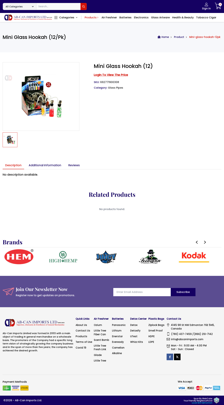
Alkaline (117, 353)
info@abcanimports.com (187, 339)
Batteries (125, 17)
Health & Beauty (183, 17)
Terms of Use (84, 342)
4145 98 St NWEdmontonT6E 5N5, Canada (192, 326)
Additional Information (45, 165)
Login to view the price (111, 75)
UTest (133, 336)
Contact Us (83, 330)
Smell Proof (155, 330)
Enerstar (117, 336)
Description (13, 165)
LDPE (151, 342)
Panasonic (119, 325)
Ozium (98, 325)
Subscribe (183, 292)
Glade (98, 355)
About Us (81, 325)
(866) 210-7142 (203, 334)
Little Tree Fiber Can (100, 332)
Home (165, 37)
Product (179, 37)
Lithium (117, 330)
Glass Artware (160, 17)
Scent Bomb (101, 340)
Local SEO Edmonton (202, 402)
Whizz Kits (136, 342)
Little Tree (100, 360)
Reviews (74, 165)
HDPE (151, 336)
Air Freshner (109, 17)
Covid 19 (81, 347)
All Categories (14, 6)
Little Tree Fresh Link (100, 347)
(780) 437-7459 (181, 334)
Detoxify (135, 330)
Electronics (141, 17)
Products (91, 17)
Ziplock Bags (156, 325)
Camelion (118, 347)
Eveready (118, 342)
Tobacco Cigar (206, 17)
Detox (133, 325)
